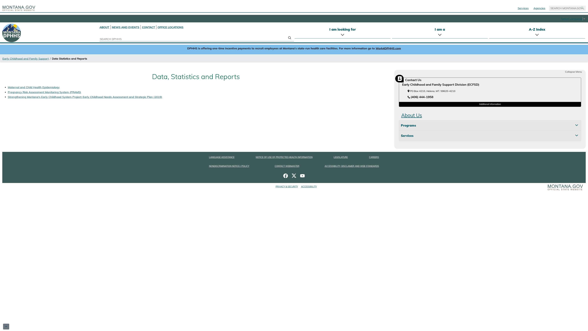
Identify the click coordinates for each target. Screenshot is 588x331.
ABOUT (104, 27)
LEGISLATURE (341, 157)
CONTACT (148, 27)
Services (523, 8)
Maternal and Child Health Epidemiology (34, 87)
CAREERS (374, 157)
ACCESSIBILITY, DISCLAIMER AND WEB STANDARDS (352, 166)
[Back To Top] (6, 326)
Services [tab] (407, 136)
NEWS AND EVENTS (125, 27)
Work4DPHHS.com (388, 48)
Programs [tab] (408, 125)
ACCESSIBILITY (309, 186)
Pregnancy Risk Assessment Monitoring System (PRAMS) (44, 92)
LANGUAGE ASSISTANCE (221, 157)
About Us (411, 115)
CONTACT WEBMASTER (287, 166)
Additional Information (490, 104)
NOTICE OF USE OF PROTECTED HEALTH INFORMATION (284, 157)
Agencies (539, 8)
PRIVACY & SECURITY (287, 186)
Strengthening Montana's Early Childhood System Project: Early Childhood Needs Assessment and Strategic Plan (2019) (85, 97)
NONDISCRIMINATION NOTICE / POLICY (229, 166)
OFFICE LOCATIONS (170, 27)
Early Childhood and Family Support (25, 58)
